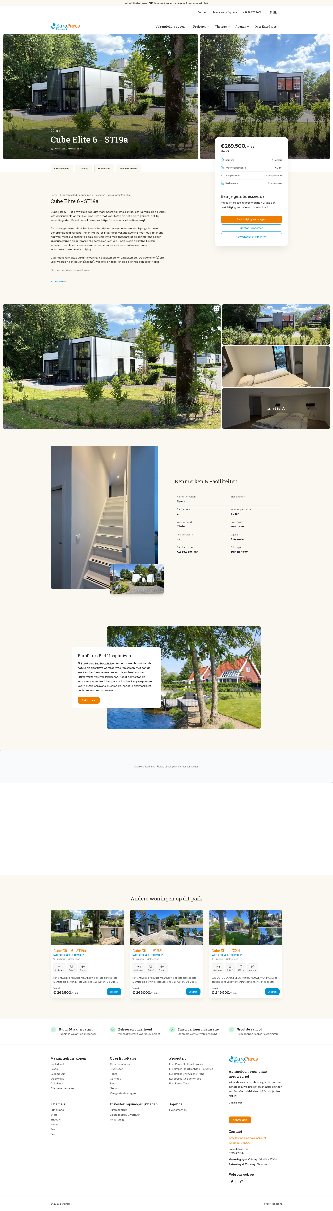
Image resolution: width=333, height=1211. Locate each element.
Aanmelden (240, 1120)
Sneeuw (56, 1119)
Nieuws (114, 1088)
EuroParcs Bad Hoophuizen (98, 663)
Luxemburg (58, 1074)
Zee (53, 1134)
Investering (117, 1119)
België (54, 1069)
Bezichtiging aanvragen (251, 219)
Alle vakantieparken (63, 1088)
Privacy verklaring (272, 1203)
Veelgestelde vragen (123, 1093)
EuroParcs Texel (179, 1083)
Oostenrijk (57, 1078)
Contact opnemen (251, 228)
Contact (202, 12)
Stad (54, 1114)
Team (113, 1074)
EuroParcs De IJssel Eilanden (187, 1064)
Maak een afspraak (225, 12)
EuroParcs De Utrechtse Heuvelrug (191, 1069)
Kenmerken (104, 168)
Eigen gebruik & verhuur (125, 1114)
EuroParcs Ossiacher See (185, 1078)
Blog (112, 1083)
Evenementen (178, 1110)
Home (54, 194)
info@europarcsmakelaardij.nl (247, 1138)
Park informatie (128, 168)
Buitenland (57, 1110)
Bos (53, 1129)
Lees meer (60, 281)
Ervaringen (116, 1069)
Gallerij (84, 168)
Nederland (57, 1064)
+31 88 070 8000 (252, 12)
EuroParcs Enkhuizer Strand (186, 1074)
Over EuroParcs (120, 1064)
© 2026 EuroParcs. (61, 1203)
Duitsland (57, 1083)
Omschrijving (61, 168)
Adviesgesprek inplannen (251, 236)
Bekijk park (88, 700)
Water (54, 1124)
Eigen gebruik (118, 1110)
